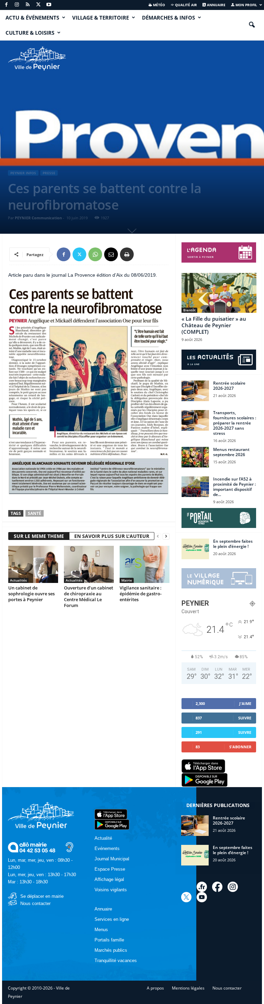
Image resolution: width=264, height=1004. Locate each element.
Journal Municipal (112, 858)
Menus (101, 929)
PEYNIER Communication (38, 217)
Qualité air (185, 4)
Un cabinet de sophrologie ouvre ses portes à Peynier (31, 594)
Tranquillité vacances (116, 960)
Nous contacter (35, 903)
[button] (251, 25)
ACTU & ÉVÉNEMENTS (32, 17)
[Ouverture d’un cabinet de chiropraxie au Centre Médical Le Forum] (89, 564)
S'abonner (240, 746)
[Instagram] (17, 5)
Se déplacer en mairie (42, 896)
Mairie (126, 580)
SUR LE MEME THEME (39, 536)
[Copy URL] (143, 254)
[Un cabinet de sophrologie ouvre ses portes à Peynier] (33, 564)
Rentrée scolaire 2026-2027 (229, 385)
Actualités (18, 580)
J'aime (245, 703)
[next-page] (166, 536)
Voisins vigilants (111, 889)
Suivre (244, 717)
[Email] (111, 254)
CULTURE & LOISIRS (30, 32)
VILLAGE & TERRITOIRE (100, 17)
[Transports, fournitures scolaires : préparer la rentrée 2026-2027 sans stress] (195, 420)
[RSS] (27, 5)
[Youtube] (49, 5)
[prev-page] (157, 536)
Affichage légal (109, 879)
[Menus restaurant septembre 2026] (195, 457)
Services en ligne (112, 919)
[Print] (127, 254)
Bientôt (189, 310)
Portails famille (109, 939)
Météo (158, 4)
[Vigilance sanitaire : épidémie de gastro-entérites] (144, 564)
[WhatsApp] (95, 254)
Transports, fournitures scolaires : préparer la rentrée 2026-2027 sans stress (234, 423)
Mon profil (245, 4)
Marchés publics (111, 950)
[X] (38, 5)
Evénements (107, 848)
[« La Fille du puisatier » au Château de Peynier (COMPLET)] (219, 293)
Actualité (103, 838)
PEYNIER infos (23, 172)
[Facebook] (6, 5)
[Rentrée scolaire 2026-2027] (195, 390)
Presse (49, 172)
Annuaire (216, 4)
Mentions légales (188, 988)
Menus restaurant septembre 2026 (231, 451)
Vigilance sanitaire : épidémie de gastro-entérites (141, 594)
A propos (155, 988)
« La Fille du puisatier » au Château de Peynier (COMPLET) (214, 325)
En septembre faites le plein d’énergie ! (233, 543)
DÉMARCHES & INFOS (168, 17)
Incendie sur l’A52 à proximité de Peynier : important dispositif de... (234, 486)
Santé (34, 513)
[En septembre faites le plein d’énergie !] (195, 549)
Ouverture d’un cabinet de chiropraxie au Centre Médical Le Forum (88, 596)
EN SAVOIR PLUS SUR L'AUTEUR (111, 536)
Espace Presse (110, 869)
